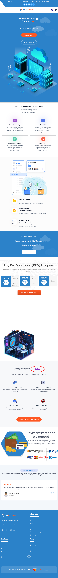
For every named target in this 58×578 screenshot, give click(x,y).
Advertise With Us (7, 548)
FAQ (32, 523)
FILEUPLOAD (23, 569)
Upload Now (28, 42)
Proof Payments (45, 1)
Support (5, 560)
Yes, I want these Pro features (29, 419)
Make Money (6, 554)
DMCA (4, 551)
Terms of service (35, 526)
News (32, 529)
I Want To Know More (29, 293)
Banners (33, 560)
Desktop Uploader (36, 545)
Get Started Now (29, 252)
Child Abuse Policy (36, 532)
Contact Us (6, 545)
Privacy (33, 520)
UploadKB (5, 557)
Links (32, 548)
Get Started (28, 35)
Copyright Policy (35, 535)
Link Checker (34, 551)
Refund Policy (35, 554)
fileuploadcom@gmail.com (30, 319)
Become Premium (36, 557)
